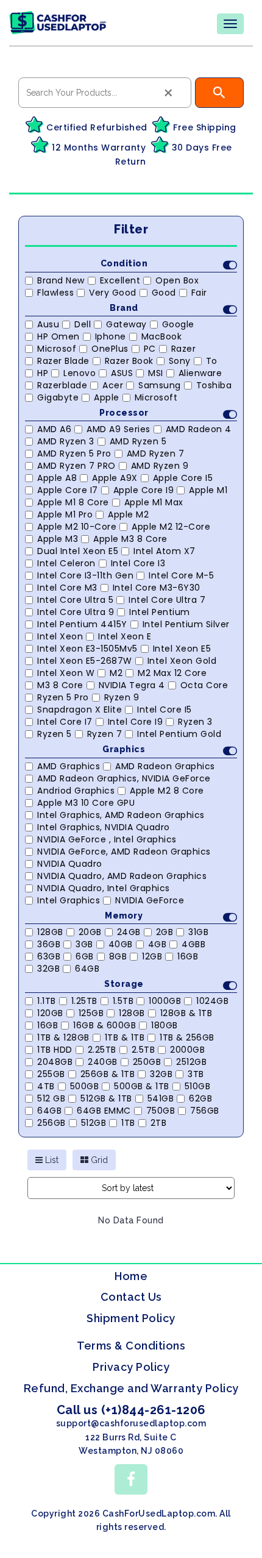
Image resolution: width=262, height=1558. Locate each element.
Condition (124, 263)
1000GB (165, 1001)
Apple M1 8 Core (73, 502)
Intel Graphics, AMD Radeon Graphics (121, 815)
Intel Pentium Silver (186, 624)
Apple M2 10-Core (76, 527)
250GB (147, 1062)
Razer (183, 349)
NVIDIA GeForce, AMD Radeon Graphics (124, 851)
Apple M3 (57, 539)
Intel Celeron (66, 563)
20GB (90, 932)
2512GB (191, 1062)
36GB (48, 944)
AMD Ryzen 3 (65, 441)
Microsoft (156, 397)
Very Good (112, 292)
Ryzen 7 (104, 734)
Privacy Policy (131, 1367)
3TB (196, 1074)
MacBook (161, 336)
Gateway (126, 324)
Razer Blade (63, 361)
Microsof (56, 349)
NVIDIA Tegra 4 (132, 685)
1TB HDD (55, 1050)
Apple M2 (128, 514)
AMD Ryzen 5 (138, 441)
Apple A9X (115, 478)
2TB (158, 1123)
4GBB (193, 944)
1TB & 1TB (125, 1037)
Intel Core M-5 (181, 575)
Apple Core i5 (183, 478)
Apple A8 (57, 478)
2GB (165, 932)
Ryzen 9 (122, 697)
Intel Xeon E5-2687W (84, 661)
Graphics (123, 749)
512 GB (51, 1098)
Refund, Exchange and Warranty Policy (131, 1388)
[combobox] (104, 92)
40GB (120, 944)
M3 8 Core (60, 685)
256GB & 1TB (107, 1074)
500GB (84, 1086)
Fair (199, 292)
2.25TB (102, 1050)
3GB (84, 944)
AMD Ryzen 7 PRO (76, 466)
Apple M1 (208, 490)
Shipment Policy (131, 1318)
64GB (87, 968)
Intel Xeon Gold (182, 661)
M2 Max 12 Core (172, 673)
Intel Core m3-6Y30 (156, 588)
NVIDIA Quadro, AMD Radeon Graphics (122, 876)
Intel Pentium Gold (179, 734)
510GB (198, 1086)
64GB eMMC (104, 1110)
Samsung (159, 385)
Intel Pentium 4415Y (82, 624)
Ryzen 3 (195, 722)
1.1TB (46, 1001)
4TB (46, 1086)
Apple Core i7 (67, 490)
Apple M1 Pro (65, 514)
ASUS (122, 373)
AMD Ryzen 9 (160, 466)
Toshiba (214, 385)
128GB (50, 932)
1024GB (212, 1001)
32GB (48, 968)
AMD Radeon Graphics (165, 766)
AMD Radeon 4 (199, 429)
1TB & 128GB (63, 1037)
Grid (98, 1160)
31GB (198, 932)
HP (42, 373)
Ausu (48, 324)
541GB (160, 1098)
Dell (82, 324)
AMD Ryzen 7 (156, 453)
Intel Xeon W (65, 673)
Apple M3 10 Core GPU (86, 803)
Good (164, 292)
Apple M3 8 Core (130, 539)
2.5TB (143, 1050)
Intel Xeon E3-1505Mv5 (87, 648)
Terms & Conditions (131, 1345)
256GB (51, 1123)
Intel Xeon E (124, 636)
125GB (91, 1013)
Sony (180, 361)
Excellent (120, 280)
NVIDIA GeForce (149, 900)
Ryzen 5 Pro (63, 697)
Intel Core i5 (164, 709)
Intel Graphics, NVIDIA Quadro (103, 827)
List (50, 1160)
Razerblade (62, 385)
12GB (152, 956)
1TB (128, 1123)
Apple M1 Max (153, 502)
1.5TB (123, 1001)
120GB (50, 1013)
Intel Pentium (159, 612)
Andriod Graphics (76, 790)
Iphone (110, 336)
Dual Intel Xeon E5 (77, 551)
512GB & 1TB (106, 1098)
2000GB (187, 1050)
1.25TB (84, 1001)
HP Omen (58, 336)
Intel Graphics (68, 900)
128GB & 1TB (186, 1013)
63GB (48, 956)
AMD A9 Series (118, 429)
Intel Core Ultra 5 (75, 600)
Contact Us (131, 1296)
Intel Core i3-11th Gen (85, 575)
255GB (51, 1074)
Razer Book (129, 361)
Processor (124, 413)
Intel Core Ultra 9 (75, 612)
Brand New (61, 280)
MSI (155, 373)
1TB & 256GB (187, 1037)
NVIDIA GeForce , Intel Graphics (107, 839)
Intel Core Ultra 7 (167, 600)
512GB (94, 1123)
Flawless (55, 292)
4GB (157, 944)
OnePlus (110, 349)
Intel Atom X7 (164, 551)
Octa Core (204, 685)
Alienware (200, 373)
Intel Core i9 (135, 722)
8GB (118, 956)
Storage (124, 984)
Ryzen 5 (54, 734)
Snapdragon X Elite (79, 709)
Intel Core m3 (67, 588)
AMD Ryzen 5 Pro (74, 453)
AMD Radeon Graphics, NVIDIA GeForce (124, 778)
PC (150, 349)
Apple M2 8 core (167, 790)
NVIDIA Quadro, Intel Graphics (103, 888)
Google (178, 324)
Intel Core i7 (65, 722)
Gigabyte (58, 397)
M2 (116, 673)
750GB (160, 1110)
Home (131, 1276)
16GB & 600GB (104, 1025)
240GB (103, 1062)
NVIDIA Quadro (69, 864)
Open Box (177, 280)
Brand (124, 308)
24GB (129, 932)
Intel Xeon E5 (182, 648)
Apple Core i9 (143, 490)
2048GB (55, 1062)
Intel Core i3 (138, 563)
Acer (112, 385)
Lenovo (79, 373)
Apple (106, 397)
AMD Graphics (68, 766)
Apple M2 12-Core (171, 527)
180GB (164, 1025)
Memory (124, 915)
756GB (204, 1110)
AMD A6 (54, 429)
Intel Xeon (60, 636)
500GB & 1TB (141, 1086)
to (212, 361)
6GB (85, 956)
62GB (200, 1098)
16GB (187, 956)
